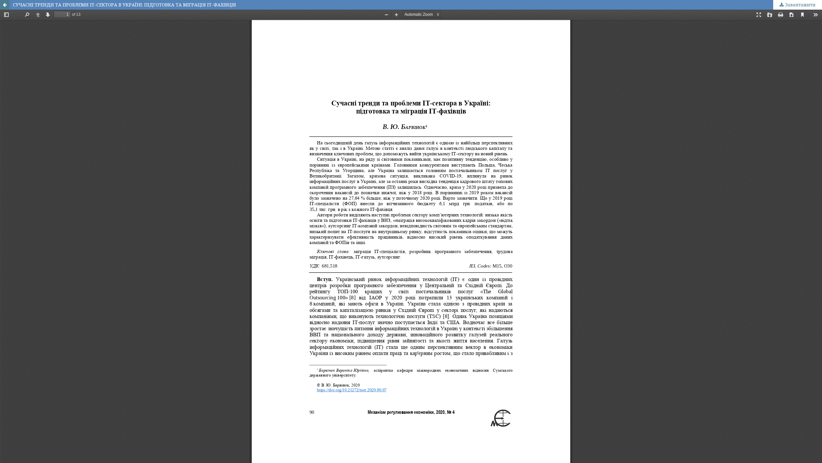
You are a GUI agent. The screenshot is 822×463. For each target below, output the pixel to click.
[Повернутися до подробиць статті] (5, 5)
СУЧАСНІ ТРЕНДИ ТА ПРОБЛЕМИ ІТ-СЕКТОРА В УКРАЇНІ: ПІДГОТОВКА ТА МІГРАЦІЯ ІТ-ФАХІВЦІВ (124, 5)
